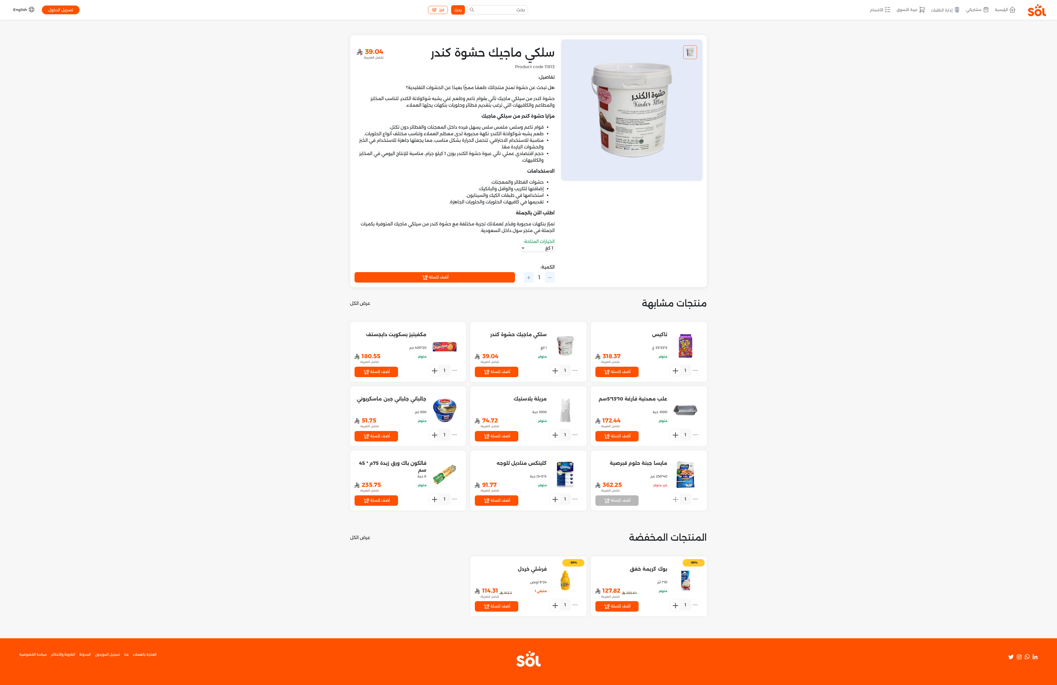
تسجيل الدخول (60, 10)
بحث (458, 10)
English (20, 9)
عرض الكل (360, 303)
